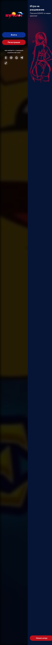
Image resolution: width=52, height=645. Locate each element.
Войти (14, 34)
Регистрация (14, 42)
